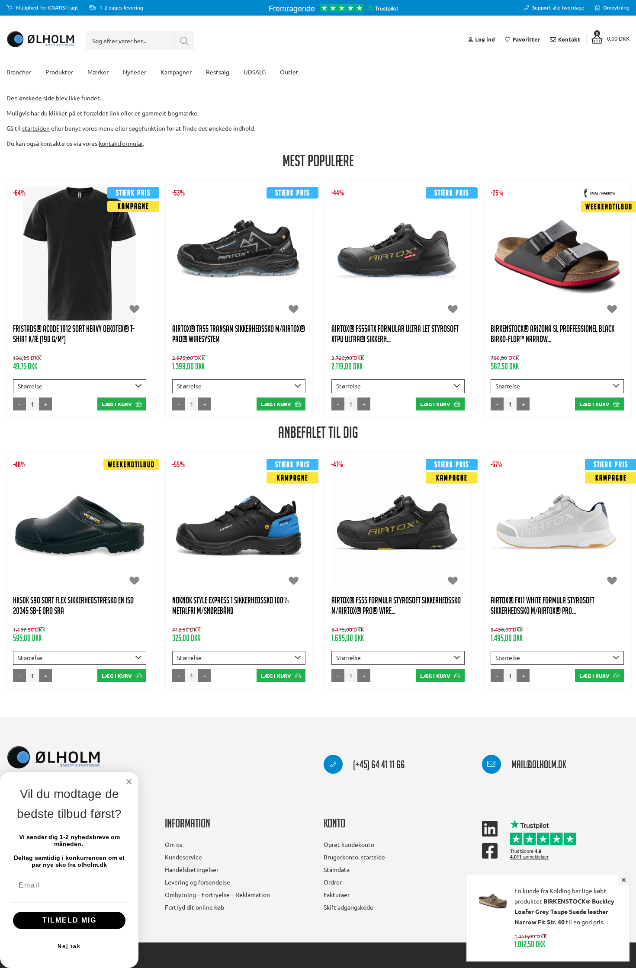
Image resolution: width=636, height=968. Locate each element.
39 (249, 258)
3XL (42, 275)
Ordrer (333, 882)
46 (217, 275)
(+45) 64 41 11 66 (378, 766)
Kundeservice (183, 857)
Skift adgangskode (348, 907)
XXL (129, 258)
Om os (173, 844)
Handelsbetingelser (191, 869)
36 (186, 258)
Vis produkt (80, 232)
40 (270, 258)
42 (366, 258)
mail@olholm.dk (538, 766)
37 (207, 258)
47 (238, 275)
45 (430, 258)
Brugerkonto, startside (354, 857)
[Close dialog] (129, 781)
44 (408, 258)
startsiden (36, 128)
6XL (117, 275)
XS (28, 258)
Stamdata (337, 869)
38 (228, 258)
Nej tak (69, 946)
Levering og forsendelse (197, 882)
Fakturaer (337, 894)
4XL (67, 275)
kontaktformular (121, 143)
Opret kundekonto (349, 844)
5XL (92, 275)
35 (546, 267)
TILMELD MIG (69, 920)
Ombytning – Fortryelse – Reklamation (217, 894)
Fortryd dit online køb (194, 907)
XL (105, 258)
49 (408, 556)
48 (260, 275)
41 (292, 258)
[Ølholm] (53, 757)
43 (387, 258)
